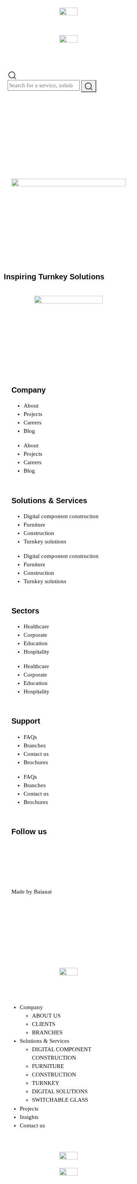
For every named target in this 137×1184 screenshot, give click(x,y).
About (31, 406)
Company (31, 1007)
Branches (35, 745)
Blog (29, 431)
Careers (32, 422)
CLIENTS (43, 1024)
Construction (39, 533)
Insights (29, 1117)
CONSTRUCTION (54, 1074)
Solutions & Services (44, 1041)
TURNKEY (45, 1083)
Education (36, 643)
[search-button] (88, 86)
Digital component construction (61, 516)
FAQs (30, 737)
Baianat (43, 892)
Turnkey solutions (45, 541)
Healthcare (36, 626)
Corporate (35, 635)
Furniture (34, 525)
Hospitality (36, 652)
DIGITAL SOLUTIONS (60, 1091)
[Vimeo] (103, 852)
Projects (33, 414)
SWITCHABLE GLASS (60, 1100)
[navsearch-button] (12, 75)
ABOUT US (46, 1016)
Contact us (36, 754)
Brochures (36, 762)
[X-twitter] (41, 852)
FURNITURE (48, 1066)
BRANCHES (47, 1032)
